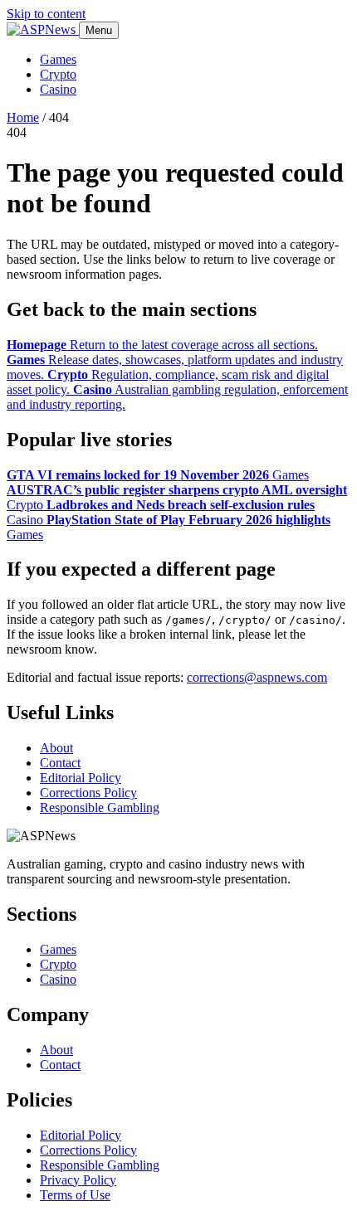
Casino (58, 89)
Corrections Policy (88, 793)
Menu (99, 30)
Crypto (58, 74)
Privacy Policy (78, 1180)
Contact (60, 763)
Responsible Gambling (99, 807)
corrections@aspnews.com (257, 677)
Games (58, 59)
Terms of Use (75, 1195)
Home (23, 117)
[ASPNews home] (43, 29)
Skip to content (46, 14)
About (56, 748)
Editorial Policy (80, 778)
